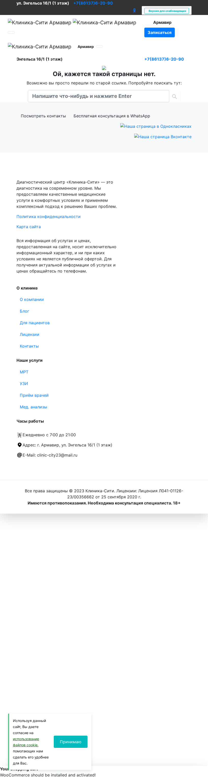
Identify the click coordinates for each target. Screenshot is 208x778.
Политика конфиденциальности (48, 216)
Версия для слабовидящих (166, 11)
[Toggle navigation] (11, 32)
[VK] (129, 10)
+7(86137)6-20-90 (93, 3)
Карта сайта (28, 226)
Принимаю (70, 741)
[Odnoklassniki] (134, 10)
